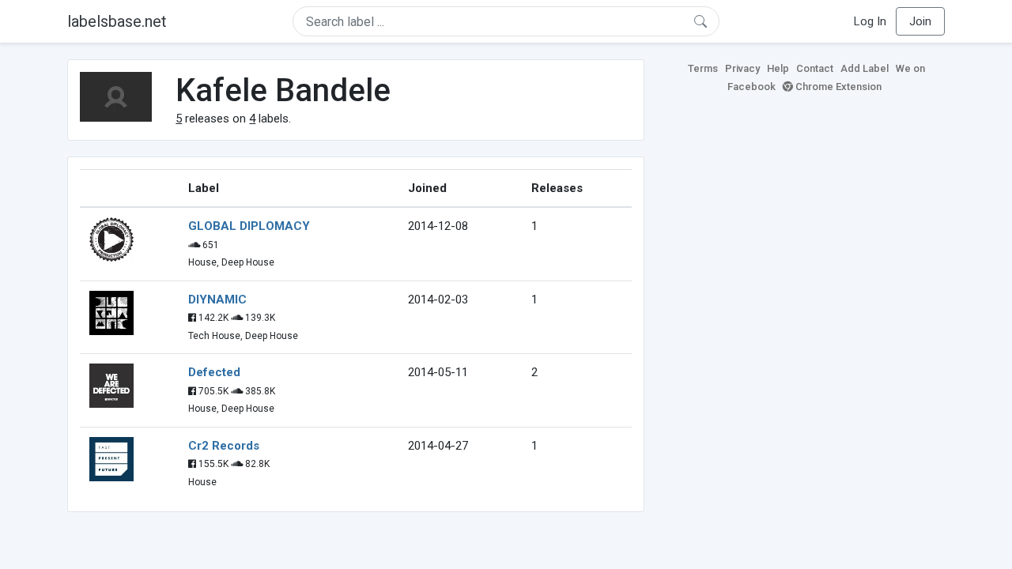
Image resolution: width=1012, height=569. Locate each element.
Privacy (742, 68)
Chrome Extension (837, 86)
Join (920, 21)
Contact (814, 68)
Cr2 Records (223, 446)
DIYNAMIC (217, 299)
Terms (703, 68)
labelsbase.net (117, 21)
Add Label (864, 68)
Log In (870, 21)
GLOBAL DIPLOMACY (249, 226)
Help (778, 68)
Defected (214, 372)
